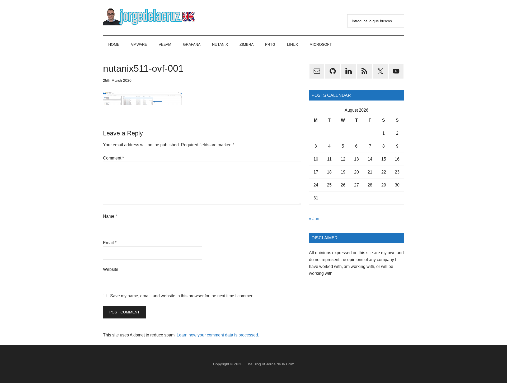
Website (110, 269)
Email (109, 242)
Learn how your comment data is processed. (218, 335)
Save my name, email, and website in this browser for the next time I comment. (183, 296)
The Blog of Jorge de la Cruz (270, 364)
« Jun (314, 218)
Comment (113, 158)
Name (110, 216)
